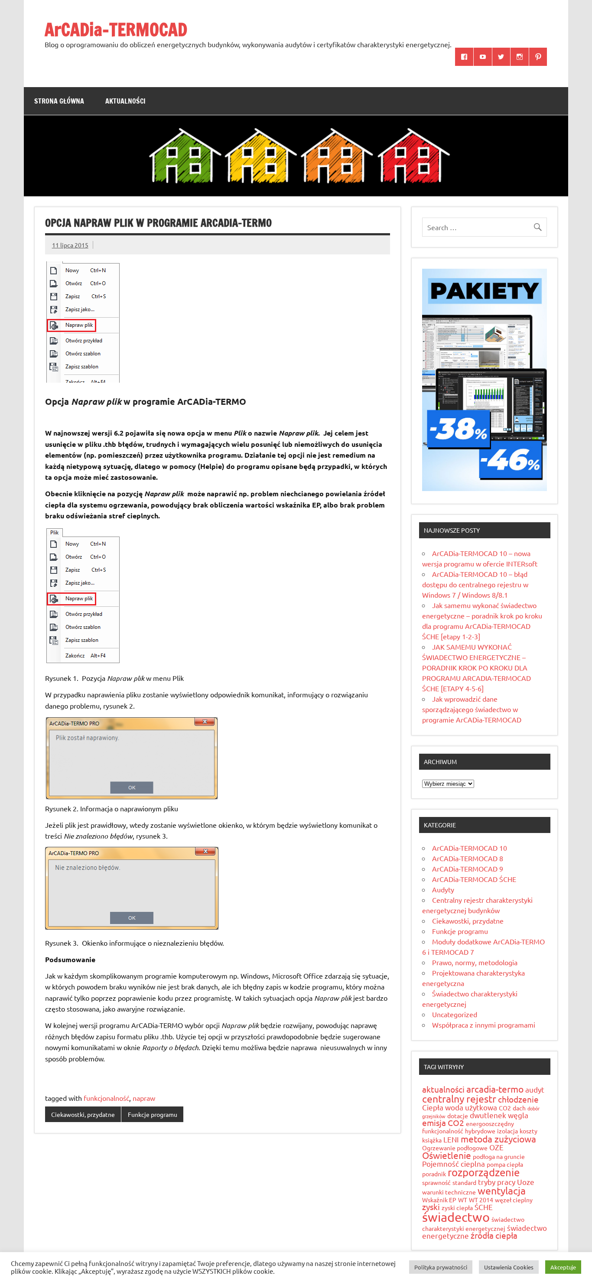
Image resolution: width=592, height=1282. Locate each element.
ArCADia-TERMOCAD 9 (467, 868)
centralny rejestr (459, 1098)
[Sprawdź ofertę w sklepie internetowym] (484, 488)
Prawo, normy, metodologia (474, 962)
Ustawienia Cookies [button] (508, 1267)
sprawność (436, 1182)
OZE (496, 1147)
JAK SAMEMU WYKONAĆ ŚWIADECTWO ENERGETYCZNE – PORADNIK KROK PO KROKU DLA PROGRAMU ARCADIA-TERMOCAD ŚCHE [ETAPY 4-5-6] (476, 667)
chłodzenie (518, 1099)
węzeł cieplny (514, 1200)
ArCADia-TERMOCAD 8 (467, 858)
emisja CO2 (443, 1122)
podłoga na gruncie (499, 1156)
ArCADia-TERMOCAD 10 (469, 847)
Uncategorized (454, 1014)
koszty (528, 1131)
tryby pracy (496, 1181)
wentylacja (502, 1190)
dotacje (457, 1115)
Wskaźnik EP (439, 1200)
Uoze (525, 1181)
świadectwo (456, 1217)
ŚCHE (484, 1206)
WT (462, 1200)
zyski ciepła (457, 1207)
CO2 (505, 1108)
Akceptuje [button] (563, 1267)
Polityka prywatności (440, 1267)
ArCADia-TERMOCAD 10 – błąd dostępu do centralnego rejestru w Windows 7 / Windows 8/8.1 (475, 584)
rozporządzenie (484, 1172)
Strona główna (59, 101)
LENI (451, 1139)
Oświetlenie (446, 1155)
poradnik (434, 1174)
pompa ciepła (505, 1164)
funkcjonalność (106, 1097)
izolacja (507, 1131)
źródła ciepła (494, 1235)
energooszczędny (490, 1123)
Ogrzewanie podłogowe (455, 1148)
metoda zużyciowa (498, 1138)
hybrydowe (480, 1131)
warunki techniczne (449, 1192)
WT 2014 (481, 1200)
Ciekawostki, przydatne (83, 1114)
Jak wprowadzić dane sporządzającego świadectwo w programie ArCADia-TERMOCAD (471, 709)
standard (464, 1182)
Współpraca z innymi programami (483, 1024)
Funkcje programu (152, 1114)
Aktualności (125, 101)
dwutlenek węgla (499, 1114)
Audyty (443, 889)
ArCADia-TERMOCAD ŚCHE (474, 879)
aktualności (443, 1089)
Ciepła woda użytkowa (459, 1107)
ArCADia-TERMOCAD (116, 29)
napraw (144, 1097)
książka (432, 1140)
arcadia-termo (495, 1088)
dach (519, 1108)
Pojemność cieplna (453, 1163)
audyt (534, 1089)
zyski (431, 1206)
